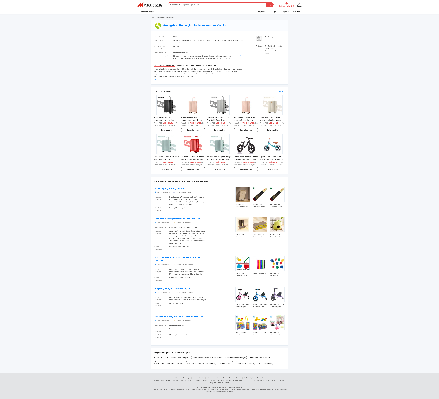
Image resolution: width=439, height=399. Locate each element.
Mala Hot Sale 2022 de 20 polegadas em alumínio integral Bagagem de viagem (165, 120)
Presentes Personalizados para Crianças (207, 357)
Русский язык (237, 380)
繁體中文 (183, 380)
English (168, 380)
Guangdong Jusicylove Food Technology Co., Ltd (178, 317)
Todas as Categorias (147, 12)
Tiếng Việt (213, 383)
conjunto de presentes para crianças (169, 363)
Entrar (299, 6)
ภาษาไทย (274, 380)
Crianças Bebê (161, 357)
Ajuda (275, 12)
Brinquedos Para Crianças (236, 357)
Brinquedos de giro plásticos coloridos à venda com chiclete (260, 335)
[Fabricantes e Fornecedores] (149, 4)
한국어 (246, 380)
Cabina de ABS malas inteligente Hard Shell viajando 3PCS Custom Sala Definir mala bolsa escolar (193, 159)
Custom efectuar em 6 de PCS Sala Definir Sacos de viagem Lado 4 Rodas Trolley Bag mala (218, 120)
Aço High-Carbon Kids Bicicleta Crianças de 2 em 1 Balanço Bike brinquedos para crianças (272, 159)
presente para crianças (179, 357)
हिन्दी (267, 380)
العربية (253, 380)
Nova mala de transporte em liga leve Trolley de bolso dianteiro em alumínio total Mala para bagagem (219, 159)
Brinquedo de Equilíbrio (245, 363)
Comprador (261, 12)
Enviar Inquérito (166, 130)
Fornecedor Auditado (184, 192)
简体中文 (175, 380)
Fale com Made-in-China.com (232, 378)
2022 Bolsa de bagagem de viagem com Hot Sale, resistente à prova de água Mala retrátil (272, 120)
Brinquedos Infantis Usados (260, 357)
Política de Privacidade (214, 378)
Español (205, 380)
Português (220, 380)
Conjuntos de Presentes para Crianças (201, 363)
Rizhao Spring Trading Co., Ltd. (169, 188)
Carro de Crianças (265, 363)
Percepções (260, 378)
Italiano (228, 380)
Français (197, 380)
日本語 (190, 380)
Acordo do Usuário (198, 378)
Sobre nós (178, 378)
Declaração (186, 378)
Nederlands (260, 380)
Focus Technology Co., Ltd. (215, 387)
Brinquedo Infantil (226, 363)
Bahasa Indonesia (223, 383)
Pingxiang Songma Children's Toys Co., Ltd (175, 288)
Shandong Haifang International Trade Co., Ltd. (177, 219)
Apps (285, 12)
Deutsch (212, 380)
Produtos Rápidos (249, 378)
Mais (239, 56)
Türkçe (282, 380)
